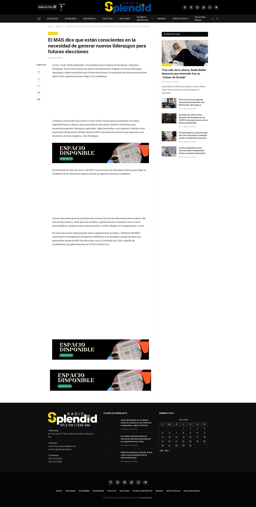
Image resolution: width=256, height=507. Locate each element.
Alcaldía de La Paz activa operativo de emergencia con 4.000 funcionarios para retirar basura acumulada (193, 119)
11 (204, 433)
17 (197, 437)
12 (163, 437)
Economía (70, 19)
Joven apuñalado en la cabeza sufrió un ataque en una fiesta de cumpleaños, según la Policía (136, 422)
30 (190, 446)
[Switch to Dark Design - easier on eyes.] (213, 18)
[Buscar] (217, 19)
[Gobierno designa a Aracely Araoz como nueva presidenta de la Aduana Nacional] (111, 456)
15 (183, 437)
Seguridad (89, 19)
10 (197, 433)
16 (190, 437)
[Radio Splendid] (128, 7)
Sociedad (52, 19)
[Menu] (39, 19)
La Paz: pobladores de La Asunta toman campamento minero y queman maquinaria (192, 150)
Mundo (162, 19)
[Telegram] (38, 92)
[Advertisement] (100, 100)
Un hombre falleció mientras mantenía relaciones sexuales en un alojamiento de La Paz (136, 439)
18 (204, 437)
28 (176, 446)
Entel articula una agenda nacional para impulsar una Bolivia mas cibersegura (191, 102)
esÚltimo (167, 64)
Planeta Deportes (142, 18)
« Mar (161, 451)
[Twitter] (38, 78)
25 (204, 441)
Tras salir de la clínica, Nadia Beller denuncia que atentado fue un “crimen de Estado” (184, 73)
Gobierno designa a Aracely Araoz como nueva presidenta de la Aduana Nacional (136, 455)
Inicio (59, 491)
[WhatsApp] (38, 85)
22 (183, 441)
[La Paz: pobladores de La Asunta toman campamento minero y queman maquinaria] (169, 151)
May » (167, 451)
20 (169, 441)
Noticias (125, 19)
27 (169, 446)
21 (176, 441)
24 (197, 441)
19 (163, 441)
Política (108, 19)
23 (190, 441)
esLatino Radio (200, 18)
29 (183, 446)
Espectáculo (180, 19)
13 (170, 437)
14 (176, 437)
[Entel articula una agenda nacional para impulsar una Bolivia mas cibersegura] (169, 103)
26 (162, 446)
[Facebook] (38, 72)
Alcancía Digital (146, 498)
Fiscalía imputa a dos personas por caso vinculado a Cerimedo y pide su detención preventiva (193, 135)
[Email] (38, 99)
